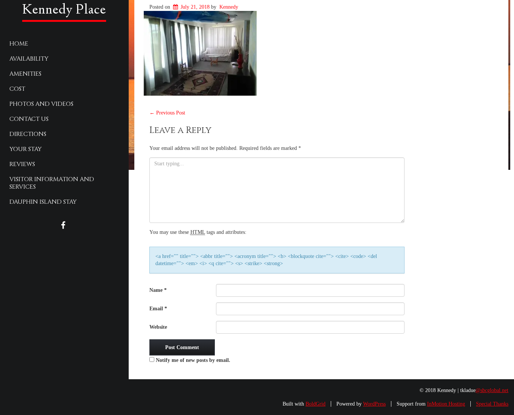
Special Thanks (492, 404)
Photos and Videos (41, 104)
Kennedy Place (64, 10)
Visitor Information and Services (51, 183)
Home (18, 44)
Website (158, 327)
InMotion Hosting (446, 404)
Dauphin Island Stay (43, 202)
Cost (17, 89)
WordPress (374, 404)
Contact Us (29, 119)
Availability (29, 59)
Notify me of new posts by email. (193, 360)
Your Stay (25, 149)
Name (158, 290)
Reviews (22, 164)
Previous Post (167, 113)
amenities (25, 74)
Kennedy (228, 7)
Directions (27, 134)
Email (158, 308)
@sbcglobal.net (492, 390)
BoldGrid (315, 404)
